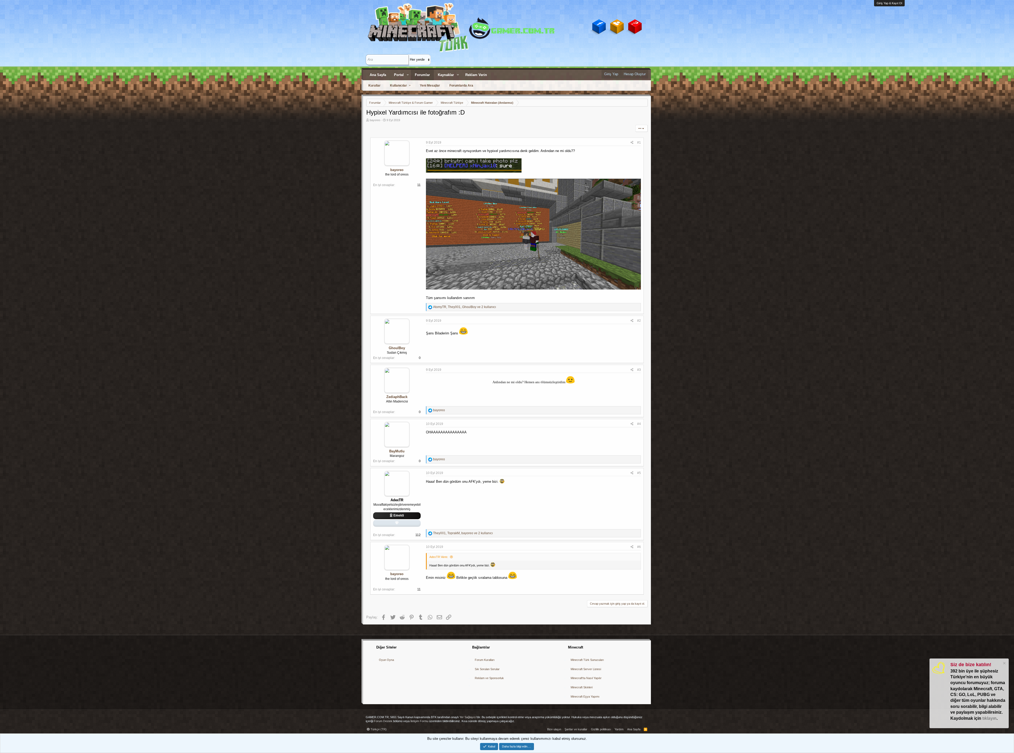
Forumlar (422, 75)
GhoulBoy (397, 348)
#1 (639, 142)
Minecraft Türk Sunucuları (587, 659)
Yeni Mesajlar (430, 85)
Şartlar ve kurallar (576, 729)
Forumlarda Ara (461, 85)
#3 (639, 370)
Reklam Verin (476, 75)
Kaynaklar (446, 75)
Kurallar (374, 85)
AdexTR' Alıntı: (438, 556)
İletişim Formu (419, 721)
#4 (639, 424)
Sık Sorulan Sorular (487, 669)
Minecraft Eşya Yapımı (585, 696)
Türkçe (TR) (378, 729)
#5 (639, 473)
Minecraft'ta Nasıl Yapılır (586, 678)
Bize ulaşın (554, 729)
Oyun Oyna (386, 659)
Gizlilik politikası (601, 729)
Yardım (618, 729)
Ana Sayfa (378, 75)
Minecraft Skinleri (582, 687)
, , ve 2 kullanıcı (464, 307)
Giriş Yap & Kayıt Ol (889, 3)
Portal (399, 75)
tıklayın (989, 718)
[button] (407, 74)
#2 (639, 321)
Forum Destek (383, 721)
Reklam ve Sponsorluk (489, 678)
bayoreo (375, 120)
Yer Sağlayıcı (467, 717)
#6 (639, 547)
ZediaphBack (396, 397)
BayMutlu (397, 451)
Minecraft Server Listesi (586, 669)
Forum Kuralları (485, 659)
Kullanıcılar (398, 85)
